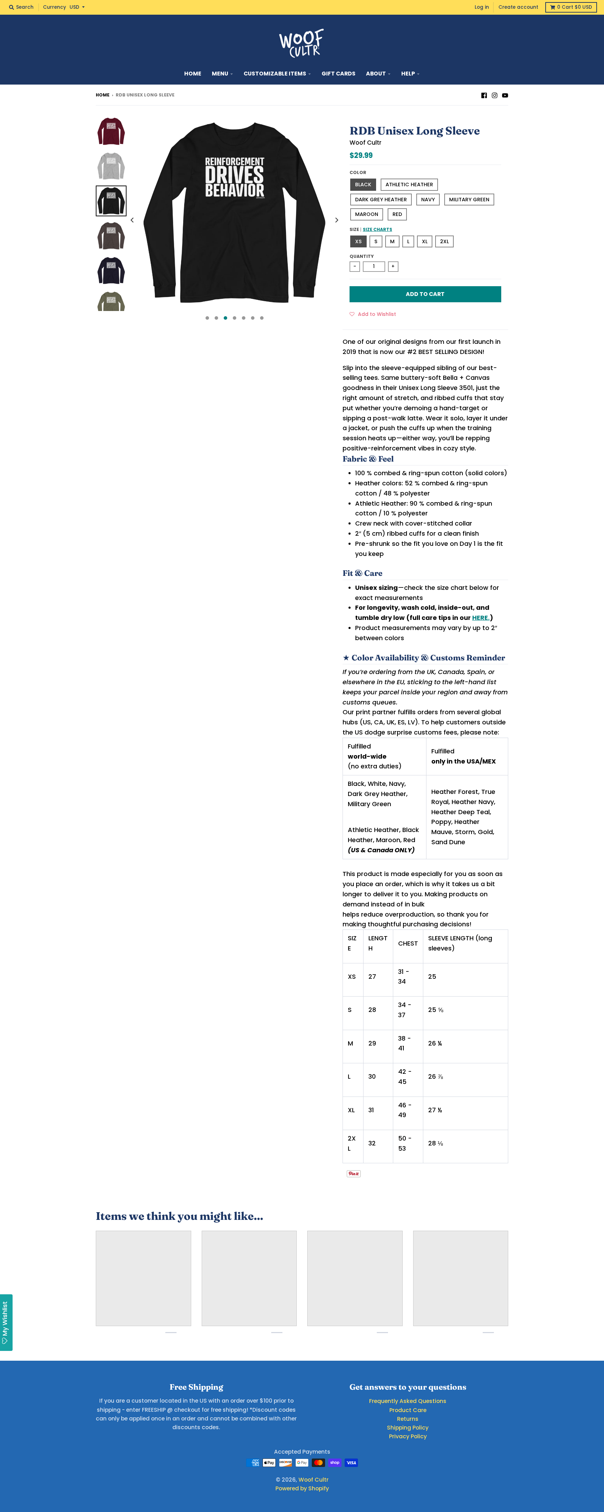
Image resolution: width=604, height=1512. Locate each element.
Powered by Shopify (302, 1488)
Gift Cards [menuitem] (338, 74)
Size (371, 229)
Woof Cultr (365, 142)
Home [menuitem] (192, 74)
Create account (518, 7)
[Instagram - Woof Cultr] (494, 95)
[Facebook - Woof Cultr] (484, 95)
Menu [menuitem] (220, 74)
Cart (574, 7)
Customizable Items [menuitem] (275, 74)
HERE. (481, 617)
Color (358, 172)
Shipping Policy (408, 1428)
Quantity (362, 256)
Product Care (407, 1410)
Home (102, 95)
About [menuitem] (376, 74)
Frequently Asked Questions (407, 1401)
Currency (54, 7)
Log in (482, 7)
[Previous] (133, 220)
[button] (373, 314)
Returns (407, 1419)
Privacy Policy (408, 1436)
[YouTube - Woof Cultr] (505, 95)
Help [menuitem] (408, 74)
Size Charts (377, 229)
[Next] (336, 220)
